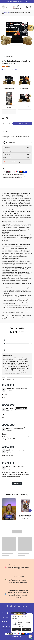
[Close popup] (31, 615)
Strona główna (5, 12)
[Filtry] (3, 379)
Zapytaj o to (27, 629)
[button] (22, 123)
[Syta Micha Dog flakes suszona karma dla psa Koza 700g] (25, 505)
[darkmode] (30, 7)
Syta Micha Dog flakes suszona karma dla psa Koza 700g (25, 517)
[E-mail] (23, 606)
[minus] (3, 123)
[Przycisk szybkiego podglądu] (30, 510)
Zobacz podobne (17, 629)
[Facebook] (7, 606)
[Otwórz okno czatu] (30, 636)
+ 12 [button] (9, 112)
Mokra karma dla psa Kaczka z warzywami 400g (24, 622)
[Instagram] (11, 606)
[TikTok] (15, 606)
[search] (7, 7)
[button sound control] (13, 517)
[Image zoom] (17, 34)
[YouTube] (19, 606)
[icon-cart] (27, 7)
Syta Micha (19, 636)
